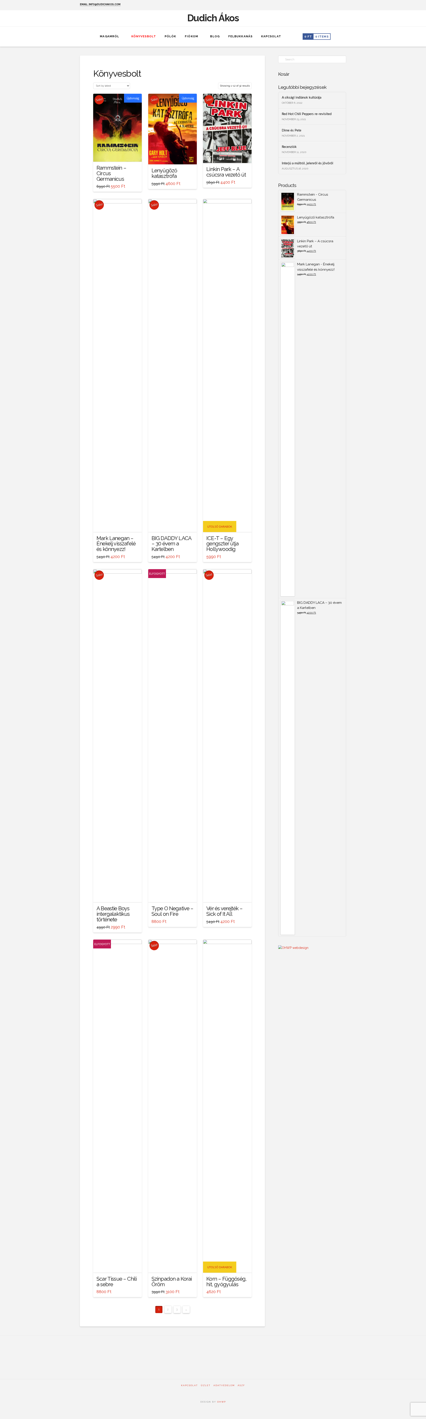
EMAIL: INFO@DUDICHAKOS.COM (100, 4)
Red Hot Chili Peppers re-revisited (306, 114)
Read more (172, 895)
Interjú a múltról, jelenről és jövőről (307, 163)
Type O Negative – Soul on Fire (172, 911)
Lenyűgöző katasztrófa (164, 173)
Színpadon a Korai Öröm (172, 1282)
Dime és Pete (291, 130)
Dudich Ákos (213, 18)
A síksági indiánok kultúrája (301, 97)
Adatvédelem (224, 1385)
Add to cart (118, 154)
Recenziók (289, 147)
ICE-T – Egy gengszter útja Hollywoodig (222, 543)
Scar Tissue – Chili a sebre (117, 1282)
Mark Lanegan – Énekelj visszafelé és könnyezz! (116, 543)
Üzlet (206, 1385)
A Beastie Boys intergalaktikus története (113, 914)
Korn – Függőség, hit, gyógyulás (226, 1282)
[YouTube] (344, 5)
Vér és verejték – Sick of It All (224, 911)
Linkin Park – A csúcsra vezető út (226, 172)
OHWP (221, 1402)
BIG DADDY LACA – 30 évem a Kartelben (171, 543)
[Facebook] (338, 5)
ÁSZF (241, 1385)
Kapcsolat (189, 1385)
